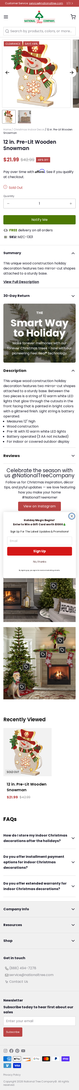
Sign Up (39, 551)
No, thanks (39, 562)
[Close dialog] (72, 516)
